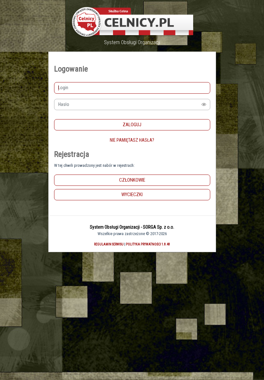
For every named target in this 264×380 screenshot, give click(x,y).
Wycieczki (132, 194)
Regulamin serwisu (109, 244)
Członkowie (132, 180)
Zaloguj (132, 125)
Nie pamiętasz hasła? (132, 140)
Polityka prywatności (143, 244)
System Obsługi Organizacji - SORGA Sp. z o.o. (132, 227)
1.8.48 (166, 244)
